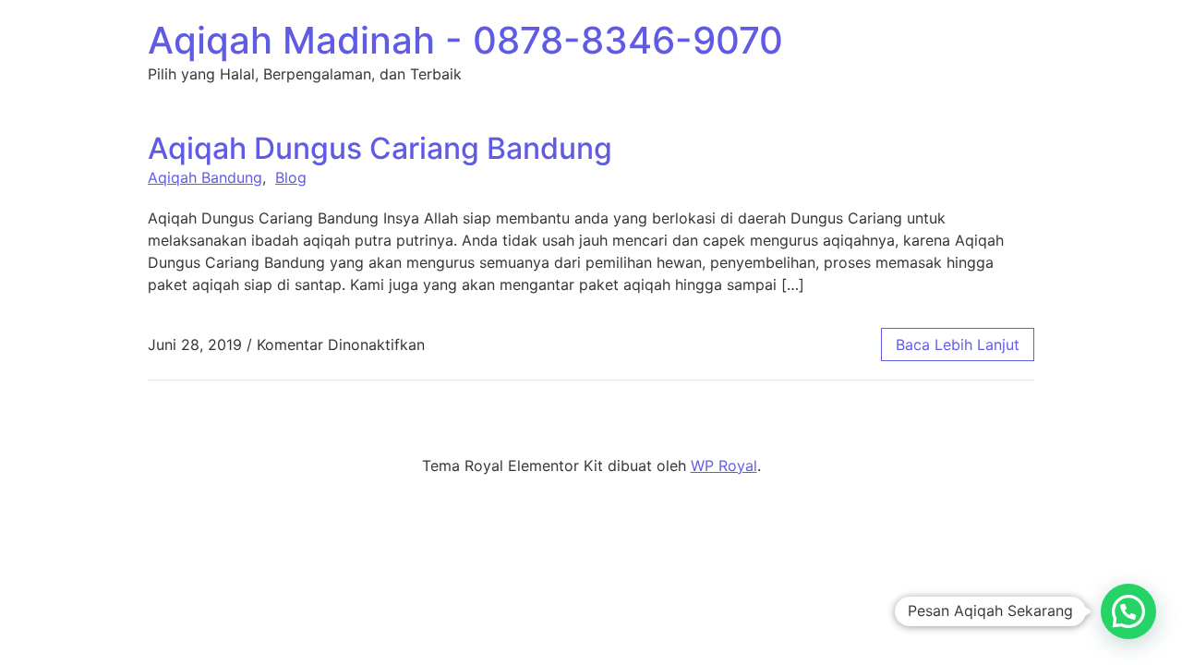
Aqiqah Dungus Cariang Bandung (380, 148)
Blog (291, 177)
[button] (1128, 611)
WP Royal (724, 465)
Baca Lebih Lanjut (957, 344)
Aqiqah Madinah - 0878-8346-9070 (465, 40)
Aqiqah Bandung (205, 177)
